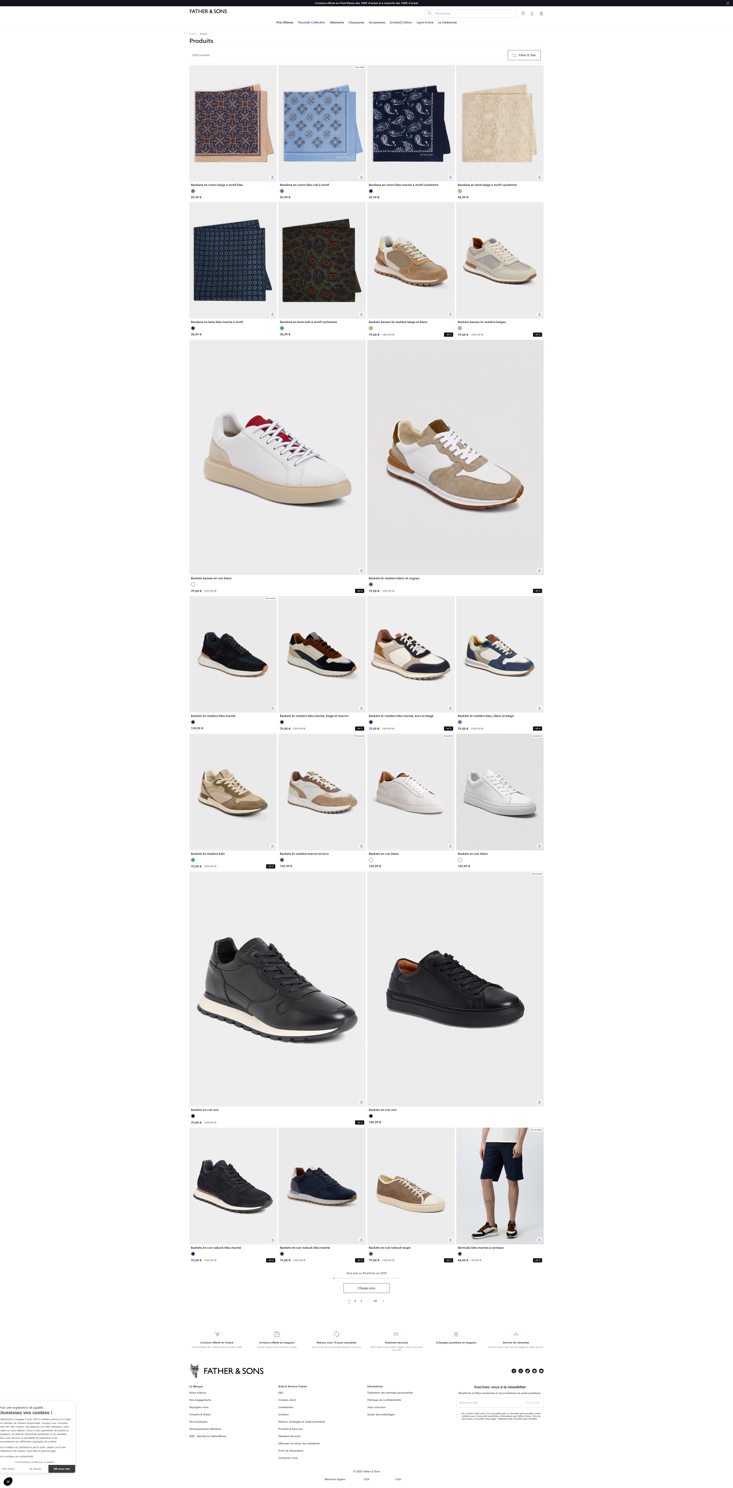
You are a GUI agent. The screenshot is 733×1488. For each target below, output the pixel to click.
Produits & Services (290, 1429)
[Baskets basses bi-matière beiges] (500, 263)
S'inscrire (533, 1402)
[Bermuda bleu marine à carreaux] (500, 1188)
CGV (366, 1479)
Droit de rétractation (291, 1450)
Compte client (287, 1400)
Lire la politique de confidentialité (25, 1456)
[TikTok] (527, 1371)
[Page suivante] (383, 1301)
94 (375, 1301)
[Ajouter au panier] (272, 177)
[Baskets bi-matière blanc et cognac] (455, 460)
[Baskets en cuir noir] (277, 992)
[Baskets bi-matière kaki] (233, 794)
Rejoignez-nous (198, 1407)
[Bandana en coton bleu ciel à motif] (322, 126)
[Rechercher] (429, 13)
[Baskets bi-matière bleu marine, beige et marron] (322, 657)
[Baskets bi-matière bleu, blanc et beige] (500, 657)
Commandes (285, 1407)
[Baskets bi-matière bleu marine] (233, 657)
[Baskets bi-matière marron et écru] (322, 794)
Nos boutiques (198, 1421)
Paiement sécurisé (289, 1436)
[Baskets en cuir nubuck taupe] (411, 1188)
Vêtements (337, 22)
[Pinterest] (534, 1371)
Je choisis (44, 1468)
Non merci (17, 1468)
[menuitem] (284, 23)
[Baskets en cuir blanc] (411, 794)
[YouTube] (541, 1371)
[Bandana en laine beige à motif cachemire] (500, 126)
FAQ (280, 1392)
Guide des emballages (381, 1414)
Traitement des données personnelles (390, 1392)
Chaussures (356, 22)
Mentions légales (335, 1479)
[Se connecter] (532, 13)
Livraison (283, 1414)
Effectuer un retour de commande (299, 1443)
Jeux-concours (376, 1407)
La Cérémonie (447, 22)
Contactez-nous (288, 1458)
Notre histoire (197, 1392)
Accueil (192, 34)
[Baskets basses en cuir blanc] (277, 460)
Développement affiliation (205, 1429)
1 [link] (349, 1301)
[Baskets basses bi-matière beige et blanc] (411, 263)
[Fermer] (728, 3)
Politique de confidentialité (384, 1400)
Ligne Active (425, 22)
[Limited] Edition (401, 22)
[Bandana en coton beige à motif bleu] (233, 126)
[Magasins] (523, 13)
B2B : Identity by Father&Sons (207, 1436)
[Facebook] (514, 1371)
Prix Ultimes (284, 22)
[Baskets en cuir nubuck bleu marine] (233, 1188)
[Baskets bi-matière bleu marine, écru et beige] (411, 657)
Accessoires (377, 22)
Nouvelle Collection (311, 22)
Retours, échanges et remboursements (301, 1421)
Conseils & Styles (200, 1414)
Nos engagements (200, 1400)
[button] (8, 1481)
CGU (398, 1479)
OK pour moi (70, 1468)
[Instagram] (520, 1371)
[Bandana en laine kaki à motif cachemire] (322, 263)
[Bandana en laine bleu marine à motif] (233, 263)
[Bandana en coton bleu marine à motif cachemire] (411, 126)
